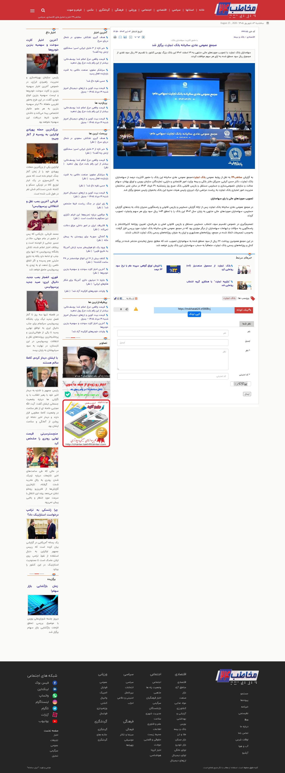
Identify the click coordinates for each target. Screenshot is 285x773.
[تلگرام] (55, 708)
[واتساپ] (55, 695)
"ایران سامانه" (33, 767)
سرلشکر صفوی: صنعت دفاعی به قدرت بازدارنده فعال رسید (85, 71)
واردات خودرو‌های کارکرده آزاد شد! (85, 291)
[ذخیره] (125, 37)
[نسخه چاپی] (115, 36)
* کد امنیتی (244, 374)
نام (249, 331)
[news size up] (143, 37)
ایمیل (247, 341)
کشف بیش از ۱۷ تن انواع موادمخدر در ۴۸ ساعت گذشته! (85, 260)
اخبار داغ (51, 32)
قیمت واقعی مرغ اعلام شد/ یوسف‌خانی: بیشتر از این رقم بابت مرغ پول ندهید (85, 61)
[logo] (233, 10)
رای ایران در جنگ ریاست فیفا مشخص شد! (85, 205)
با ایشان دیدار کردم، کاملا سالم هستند (42, 360)
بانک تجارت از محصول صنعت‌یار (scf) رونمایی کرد (210, 267)
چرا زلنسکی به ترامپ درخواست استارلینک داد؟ (42, 512)
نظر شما (247, 324)
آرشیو (245, 753)
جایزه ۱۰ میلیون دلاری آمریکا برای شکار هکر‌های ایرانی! (85, 282)
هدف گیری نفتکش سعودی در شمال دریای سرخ (85, 39)
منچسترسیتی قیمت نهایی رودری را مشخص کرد (42, 439)
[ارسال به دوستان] (120, 36)
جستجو (244, 693)
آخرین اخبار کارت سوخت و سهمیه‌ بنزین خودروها (85, 271)
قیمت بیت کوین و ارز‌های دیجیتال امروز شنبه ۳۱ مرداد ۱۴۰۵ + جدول (85, 90)
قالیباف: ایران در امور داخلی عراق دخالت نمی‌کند (85, 227)
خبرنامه (244, 707)
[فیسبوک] (55, 683)
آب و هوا (243, 746)
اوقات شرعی (242, 739)
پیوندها (244, 700)
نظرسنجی (243, 713)
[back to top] (247, 663)
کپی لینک (194, 314)
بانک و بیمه (239, 36)
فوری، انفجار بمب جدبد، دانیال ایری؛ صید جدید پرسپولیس (42, 282)
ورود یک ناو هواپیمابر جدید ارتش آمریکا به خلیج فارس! (85, 249)
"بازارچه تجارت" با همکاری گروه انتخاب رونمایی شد (210, 283)
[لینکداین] (55, 689)
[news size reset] (137, 37)
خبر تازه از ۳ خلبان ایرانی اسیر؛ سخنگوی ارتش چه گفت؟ (85, 50)
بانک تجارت (199, 177)
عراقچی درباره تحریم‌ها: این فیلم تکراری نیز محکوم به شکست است (85, 216)
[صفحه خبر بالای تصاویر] (86, 423)
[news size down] (130, 37)
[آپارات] (55, 714)
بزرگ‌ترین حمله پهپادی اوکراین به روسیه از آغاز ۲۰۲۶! (42, 134)
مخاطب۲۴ (236, 177)
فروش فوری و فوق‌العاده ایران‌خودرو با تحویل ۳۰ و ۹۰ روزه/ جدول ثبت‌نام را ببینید (43, 593)
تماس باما (243, 733)
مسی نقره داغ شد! (95, 81)
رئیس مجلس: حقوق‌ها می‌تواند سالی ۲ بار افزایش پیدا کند (86, 376)
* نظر (248, 350)
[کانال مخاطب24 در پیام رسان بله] (86, 389)
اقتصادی (251, 36)
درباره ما (244, 726)
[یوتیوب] (55, 721)
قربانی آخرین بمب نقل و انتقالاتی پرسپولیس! (42, 203)
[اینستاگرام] (55, 702)
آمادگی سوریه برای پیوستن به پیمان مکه (85, 238)
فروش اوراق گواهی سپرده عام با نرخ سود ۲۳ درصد (139, 267)
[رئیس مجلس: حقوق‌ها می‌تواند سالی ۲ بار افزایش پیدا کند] (86, 362)
